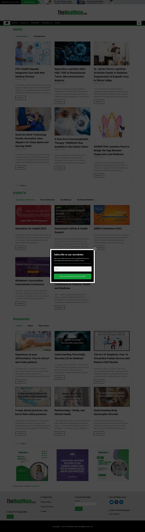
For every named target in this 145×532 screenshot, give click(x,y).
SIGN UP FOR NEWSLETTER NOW (73, 276)
